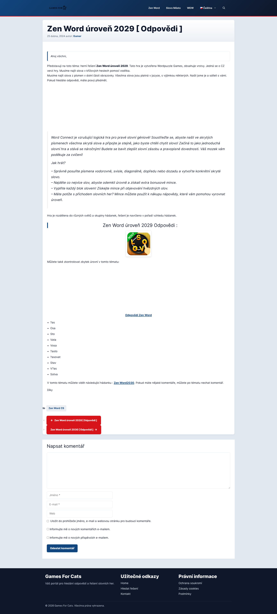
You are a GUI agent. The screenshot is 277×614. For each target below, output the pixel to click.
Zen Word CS (56, 408)
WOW (190, 7)
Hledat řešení (129, 588)
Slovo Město (173, 7)
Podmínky (185, 593)
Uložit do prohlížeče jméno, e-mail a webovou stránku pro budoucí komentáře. (100, 521)
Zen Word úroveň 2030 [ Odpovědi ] (71, 429)
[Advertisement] (138, 107)
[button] (223, 8)
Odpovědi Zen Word (138, 315)
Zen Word (154, 7)
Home (124, 583)
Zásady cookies (189, 588)
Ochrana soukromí (190, 583)
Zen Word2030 (124, 382)
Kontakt (125, 593)
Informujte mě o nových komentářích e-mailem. (80, 529)
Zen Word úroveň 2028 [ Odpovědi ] (75, 420)
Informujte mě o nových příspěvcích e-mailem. (79, 537)
